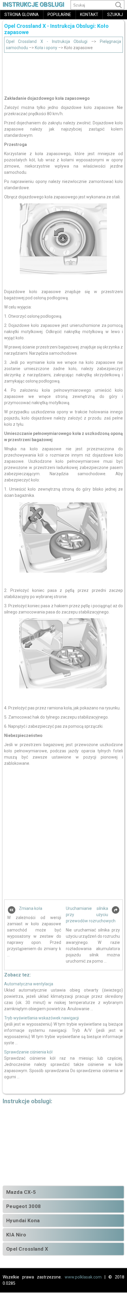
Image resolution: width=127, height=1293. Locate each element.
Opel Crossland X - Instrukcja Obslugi (47, 41)
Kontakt (89, 14)
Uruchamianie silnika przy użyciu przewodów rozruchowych (90, 914)
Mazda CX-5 (21, 1192)
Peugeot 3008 (23, 1206)
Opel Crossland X (27, 1249)
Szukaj (115, 14)
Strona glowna (21, 14)
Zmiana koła (30, 908)
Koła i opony (46, 47)
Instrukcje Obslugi (33, 4)
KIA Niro (16, 1235)
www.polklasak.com (83, 1277)
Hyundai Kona (23, 1220)
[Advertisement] (63, 72)
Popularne (59, 14)
